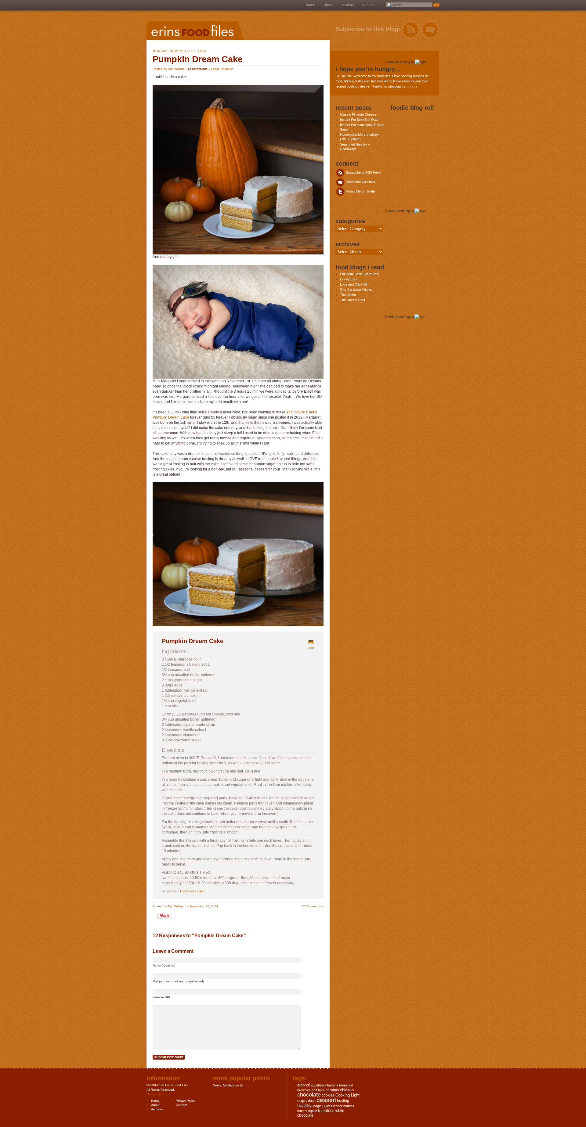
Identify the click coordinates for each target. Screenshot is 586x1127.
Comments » (312, 906)
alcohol (303, 1085)
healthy (304, 1105)
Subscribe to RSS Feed (363, 172)
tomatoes (326, 1110)
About (328, 5)
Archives (369, 5)
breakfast (346, 1085)
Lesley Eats (348, 279)
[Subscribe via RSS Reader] (410, 30)
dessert (326, 1100)
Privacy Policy (185, 1100)
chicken (347, 1090)
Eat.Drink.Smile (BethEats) (359, 274)
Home (310, 5)
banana (332, 1085)
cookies (328, 1095)
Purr (164, 1094)
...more (412, 86)
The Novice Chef (191, 891)
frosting (343, 1101)
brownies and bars (311, 1090)
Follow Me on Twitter (360, 191)
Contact (348, 5)
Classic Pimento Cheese (358, 114)
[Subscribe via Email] (430, 30)
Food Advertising (397, 62)
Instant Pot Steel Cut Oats (359, 119)
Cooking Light (347, 1095)
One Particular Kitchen (356, 289)
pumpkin (227, 68)
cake (216, 68)
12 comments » (198, 68)
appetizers (318, 1085)
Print (311, 647)
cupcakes (306, 1100)
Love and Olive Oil (353, 284)
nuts (300, 1111)
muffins (348, 1106)
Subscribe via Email (360, 182)
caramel (332, 1090)
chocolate (309, 1095)
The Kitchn (348, 295)
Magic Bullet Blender (327, 1106)
